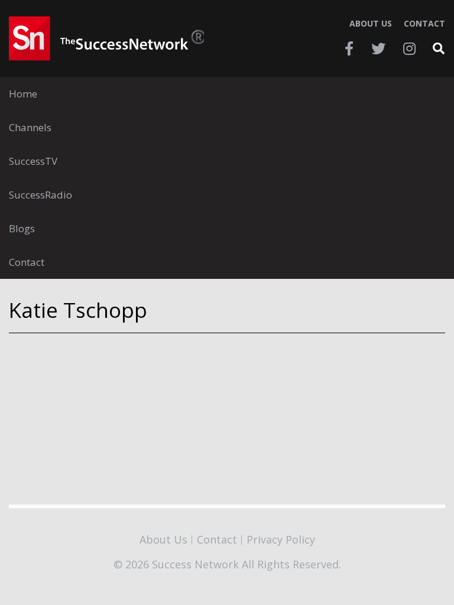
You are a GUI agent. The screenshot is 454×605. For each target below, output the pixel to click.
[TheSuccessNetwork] (106, 38)
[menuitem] (227, 93)
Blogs (22, 228)
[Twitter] (378, 48)
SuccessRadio (40, 194)
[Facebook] (349, 48)
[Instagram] (409, 48)
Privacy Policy (281, 539)
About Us (370, 23)
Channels (30, 127)
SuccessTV (33, 161)
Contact (424, 23)
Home (23, 93)
